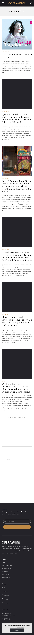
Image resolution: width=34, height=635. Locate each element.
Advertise (5, 571)
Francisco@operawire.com (8, 615)
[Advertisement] (17, 432)
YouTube (6, 599)
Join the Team (6, 575)
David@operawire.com (7, 620)
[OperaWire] (17, 3)
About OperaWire (7, 565)
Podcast (6, 603)
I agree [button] (17, 630)
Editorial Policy (6, 568)
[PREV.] (14, 460)
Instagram (6, 595)
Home (3, 562)
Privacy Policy (6, 578)
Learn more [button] (20, 627)
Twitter (6, 591)
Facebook (6, 588)
